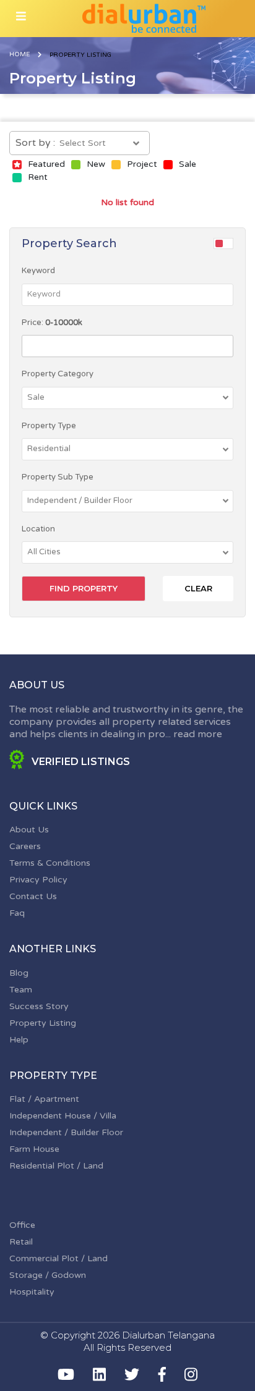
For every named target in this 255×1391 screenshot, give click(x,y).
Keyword (38, 271)
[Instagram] (190, 1374)
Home (19, 54)
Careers (25, 846)
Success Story (39, 1006)
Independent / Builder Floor (66, 1132)
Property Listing (42, 1023)
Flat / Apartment (44, 1099)
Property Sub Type (57, 477)
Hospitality (31, 1292)
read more (197, 734)
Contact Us (33, 896)
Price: (52, 323)
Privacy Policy (38, 879)
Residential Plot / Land (56, 1166)
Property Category (57, 374)
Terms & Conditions (49, 863)
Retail (21, 1242)
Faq (17, 913)
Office (22, 1225)
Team (20, 989)
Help (18, 1039)
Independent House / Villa (62, 1115)
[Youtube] (66, 1374)
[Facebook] (162, 1374)
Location (38, 529)
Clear (198, 588)
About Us (29, 829)
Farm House (34, 1149)
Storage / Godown (47, 1275)
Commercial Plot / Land (58, 1258)
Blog (18, 973)
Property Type (49, 426)
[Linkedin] (99, 1374)
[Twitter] (131, 1374)
